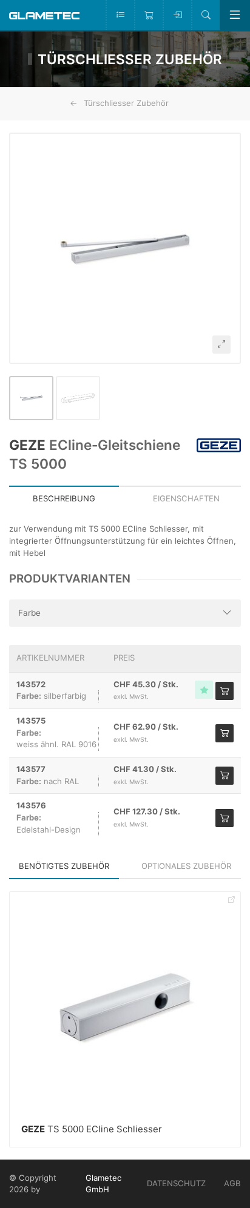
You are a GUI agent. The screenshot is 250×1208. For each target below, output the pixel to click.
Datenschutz (176, 1183)
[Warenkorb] (148, 15)
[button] (125, 248)
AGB (232, 1183)
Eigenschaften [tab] (186, 498)
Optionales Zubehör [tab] (186, 866)
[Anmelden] (177, 15)
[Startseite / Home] (44, 15)
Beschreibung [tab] (64, 498)
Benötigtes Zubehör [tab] (64, 866)
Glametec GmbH (103, 1184)
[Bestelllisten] (120, 15)
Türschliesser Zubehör (126, 103)
